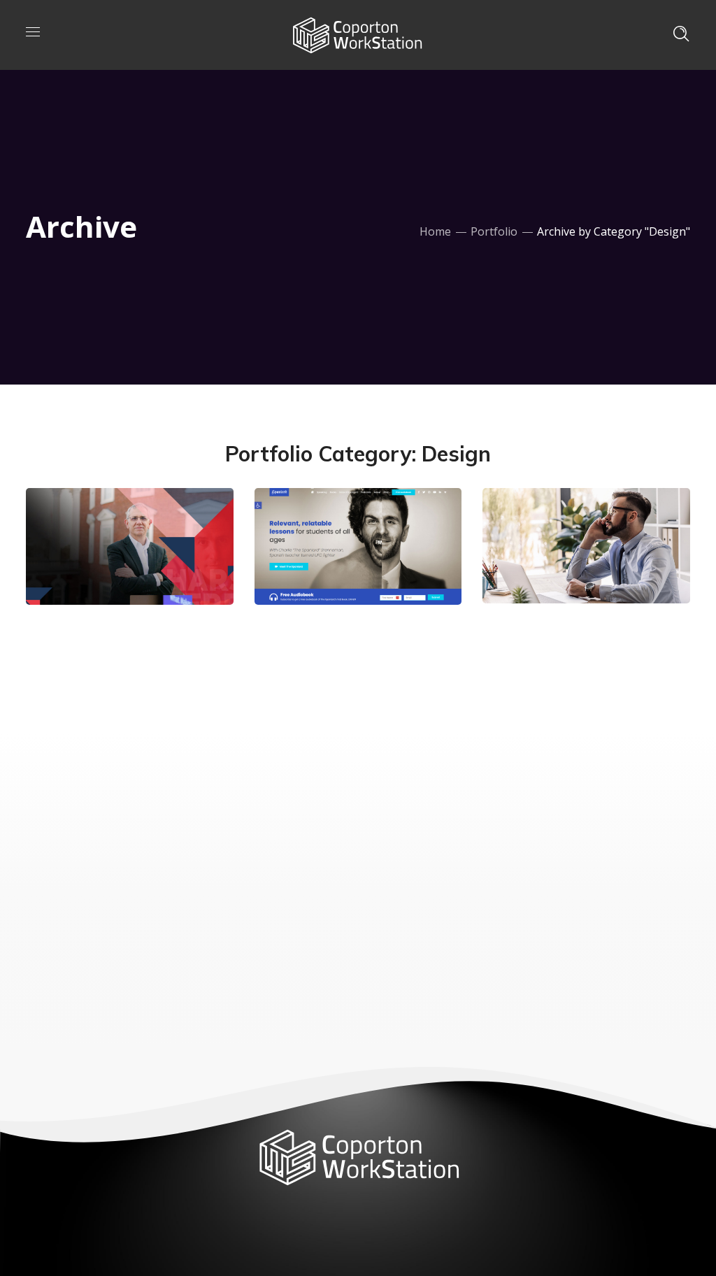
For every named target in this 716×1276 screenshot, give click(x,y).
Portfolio (494, 231)
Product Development (347, 555)
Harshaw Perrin (102, 555)
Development (140, 522)
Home (435, 231)
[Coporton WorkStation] (356, 33)
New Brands (571, 564)
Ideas (576, 541)
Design (81, 522)
